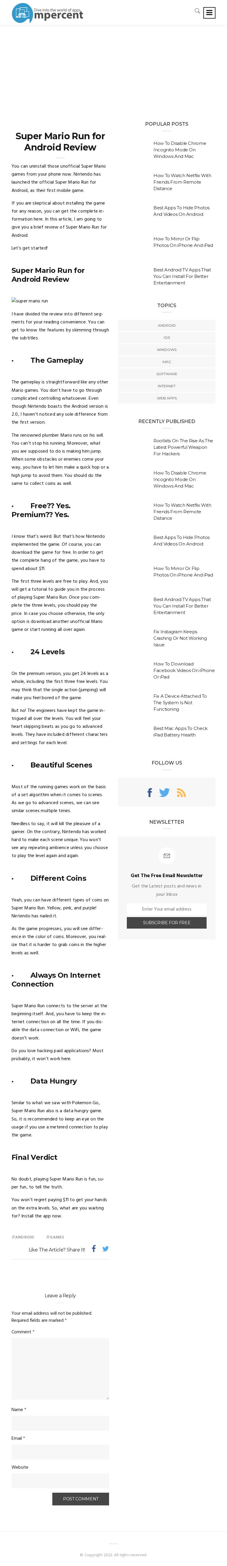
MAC (167, 361)
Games (57, 1237)
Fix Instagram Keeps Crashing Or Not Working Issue (180, 638)
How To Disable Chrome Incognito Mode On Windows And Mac (179, 149)
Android (24, 1237)
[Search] (197, 11)
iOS (167, 337)
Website (20, 1467)
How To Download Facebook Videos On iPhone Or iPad (184, 670)
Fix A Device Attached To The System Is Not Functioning (180, 702)
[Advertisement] (113, 70)
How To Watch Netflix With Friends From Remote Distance (182, 182)
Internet (167, 386)
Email (18, 1438)
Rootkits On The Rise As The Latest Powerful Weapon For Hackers (183, 447)
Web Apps (167, 398)
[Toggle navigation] (209, 13)
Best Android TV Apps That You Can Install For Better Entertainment (182, 276)
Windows (166, 349)
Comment (23, 1332)
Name (19, 1409)
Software (166, 374)
